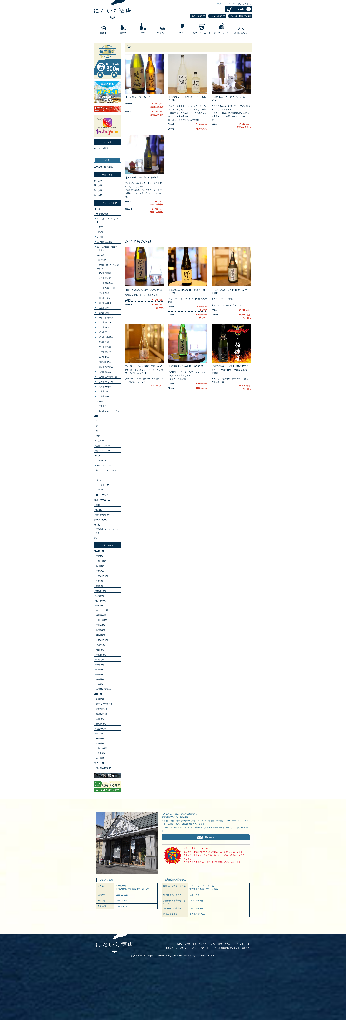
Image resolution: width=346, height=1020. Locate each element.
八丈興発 (100, 758)
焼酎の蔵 (98, 694)
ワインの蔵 (99, 763)
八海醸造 (100, 595)
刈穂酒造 (100, 581)
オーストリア (103, 485)
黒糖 (98, 436)
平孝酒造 (100, 556)
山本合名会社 (102, 576)
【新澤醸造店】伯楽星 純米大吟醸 (143, 290)
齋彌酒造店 (101, 635)
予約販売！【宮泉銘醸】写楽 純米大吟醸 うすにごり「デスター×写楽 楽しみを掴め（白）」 (145, 369)
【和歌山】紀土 (104, 362)
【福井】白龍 (103, 391)
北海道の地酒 (102, 214)
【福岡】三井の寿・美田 (108, 377)
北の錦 (100, 232)
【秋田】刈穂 (103, 293)
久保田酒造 (101, 561)
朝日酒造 (100, 699)
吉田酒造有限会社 (104, 689)
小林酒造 (100, 571)
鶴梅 (98, 505)
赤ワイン (100, 490)
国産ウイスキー (103, 446)
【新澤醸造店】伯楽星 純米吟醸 (186, 366)
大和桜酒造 (101, 753)
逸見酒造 (100, 650)
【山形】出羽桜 (104, 303)
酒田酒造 (100, 566)
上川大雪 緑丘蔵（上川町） (108, 220)
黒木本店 (100, 733)
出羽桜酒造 (101, 590)
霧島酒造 (100, 738)
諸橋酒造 (100, 586)
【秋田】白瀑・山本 (106, 288)
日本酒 (123, 28)
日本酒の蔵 (99, 551)
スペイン (101, 480)
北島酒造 (100, 684)
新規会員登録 (244, 4)
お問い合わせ (241, 28)
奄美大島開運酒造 (104, 704)
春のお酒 (98, 180)
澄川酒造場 (101, 615)
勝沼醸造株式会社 (104, 768)
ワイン (182, 28)
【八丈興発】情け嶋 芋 (137, 97)
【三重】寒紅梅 (104, 352)
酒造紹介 (245, 948)
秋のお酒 (98, 190)
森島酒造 (100, 669)
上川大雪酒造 (102, 620)
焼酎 (143, 28)
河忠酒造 (100, 674)
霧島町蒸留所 (102, 709)
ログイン (231, 4)
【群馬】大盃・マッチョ (108, 411)
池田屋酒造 (101, 645)
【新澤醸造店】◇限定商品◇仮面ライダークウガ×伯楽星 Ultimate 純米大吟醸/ (230, 369)
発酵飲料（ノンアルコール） (107, 531)
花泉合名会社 (102, 640)
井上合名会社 (102, 610)
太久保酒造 (101, 724)
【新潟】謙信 (103, 327)
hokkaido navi (212, 956)
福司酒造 (101, 255)
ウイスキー (162, 28)
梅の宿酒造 (101, 600)
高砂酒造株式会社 (105, 242)
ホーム (104, 28)
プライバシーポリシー (189, 948)
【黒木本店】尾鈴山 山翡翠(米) (142, 177)
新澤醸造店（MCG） (105, 515)
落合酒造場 (101, 728)
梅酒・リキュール (202, 28)
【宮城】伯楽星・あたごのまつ (108, 267)
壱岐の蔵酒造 (102, 748)
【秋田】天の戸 (104, 278)
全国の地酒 (101, 260)
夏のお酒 (98, 185)
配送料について (198, 16)
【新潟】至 (102, 332)
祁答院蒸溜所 (102, 714)
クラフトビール (221, 28)
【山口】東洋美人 (105, 367)
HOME (179, 944)
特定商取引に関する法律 (240, 16)
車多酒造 (100, 679)
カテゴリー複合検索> (104, 167)
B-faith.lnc (200, 956)
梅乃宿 (99, 510)
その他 (100, 237)
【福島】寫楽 (103, 396)
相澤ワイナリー (104, 465)
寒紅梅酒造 (101, 655)
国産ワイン (101, 460)
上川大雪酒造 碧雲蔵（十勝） (107, 248)
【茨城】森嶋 (103, 312)
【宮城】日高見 (104, 273)
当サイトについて (217, 16)
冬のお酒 (98, 195)
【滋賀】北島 (103, 357)
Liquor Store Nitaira (156, 956)
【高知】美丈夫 (104, 372)
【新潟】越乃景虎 (105, 337)
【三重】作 (102, 406)
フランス (101, 475)
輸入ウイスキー (103, 450)
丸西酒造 (100, 719)
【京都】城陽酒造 (105, 381)
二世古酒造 (101, 625)
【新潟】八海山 (104, 342)
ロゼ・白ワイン (103, 495)
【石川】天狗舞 (104, 347)
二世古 (100, 227)
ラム (96, 538)
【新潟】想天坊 (104, 322)
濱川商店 (100, 659)
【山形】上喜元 (104, 298)
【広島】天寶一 (104, 386)
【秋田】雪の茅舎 (105, 283)
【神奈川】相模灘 (105, 317)
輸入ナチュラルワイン (106, 470)
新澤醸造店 (101, 630)
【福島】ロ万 (103, 308)
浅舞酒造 (100, 664)
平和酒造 (100, 605)
